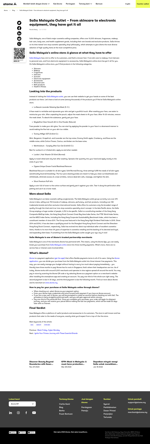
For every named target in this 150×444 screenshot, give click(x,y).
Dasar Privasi (110, 411)
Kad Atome (57, 4)
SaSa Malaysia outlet (55, 97)
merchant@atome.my (137, 412)
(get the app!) (59, 258)
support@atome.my (137, 402)
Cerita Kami (64, 404)
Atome (6, 10)
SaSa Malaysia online (58, 245)
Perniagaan (70, 4)
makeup (38, 325)
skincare (47, 325)
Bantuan (99, 4)
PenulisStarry (33, 29)
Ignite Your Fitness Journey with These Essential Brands (56, 333)
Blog (13, 10)
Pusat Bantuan (66, 414)
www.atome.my (51, 283)
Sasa (32, 325)
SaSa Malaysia (35, 58)
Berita (62, 411)
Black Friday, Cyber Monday (48, 330)
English (127, 4)
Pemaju (84, 411)
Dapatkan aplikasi (143, 4)
